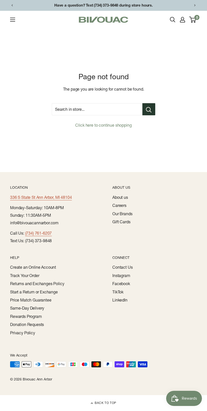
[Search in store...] (148, 109)
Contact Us (122, 267)
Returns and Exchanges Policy (37, 283)
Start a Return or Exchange (34, 291)
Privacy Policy (22, 332)
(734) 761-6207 (38, 233)
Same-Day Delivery (27, 308)
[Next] (195, 5)
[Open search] (172, 19)
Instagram (121, 275)
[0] (193, 20)
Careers (119, 205)
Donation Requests (27, 324)
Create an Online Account (33, 267)
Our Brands (122, 213)
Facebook (121, 283)
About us (120, 197)
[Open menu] (12, 20)
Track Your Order (24, 275)
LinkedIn (119, 300)
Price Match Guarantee (30, 300)
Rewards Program (26, 316)
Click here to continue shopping (103, 125)
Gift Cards (121, 221)
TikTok (117, 291)
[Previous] (12, 5)
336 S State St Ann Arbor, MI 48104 (41, 197)
